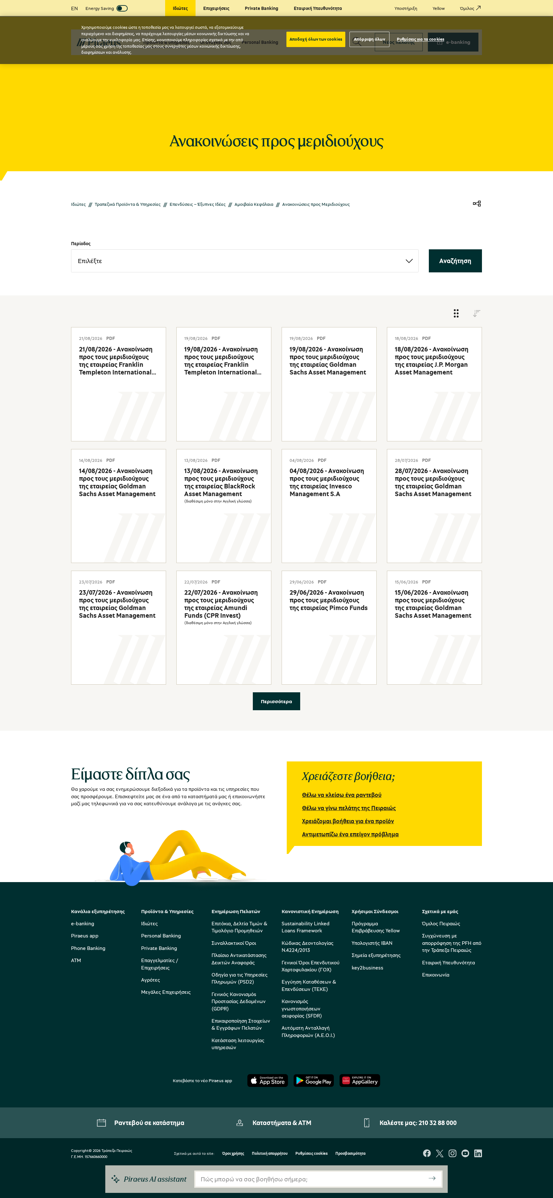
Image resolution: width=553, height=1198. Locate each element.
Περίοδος (81, 243)
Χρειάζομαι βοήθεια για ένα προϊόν (348, 821)
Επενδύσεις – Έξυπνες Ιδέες (198, 204)
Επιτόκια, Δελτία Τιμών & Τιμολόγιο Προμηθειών (239, 927)
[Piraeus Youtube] (465, 1154)
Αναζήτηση (455, 260)
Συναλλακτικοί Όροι (234, 942)
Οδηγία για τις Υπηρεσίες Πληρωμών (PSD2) (240, 978)
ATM (76, 960)
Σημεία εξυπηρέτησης (376, 955)
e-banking (82, 923)
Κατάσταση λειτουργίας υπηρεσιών (238, 1044)
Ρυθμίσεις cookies (311, 1153)
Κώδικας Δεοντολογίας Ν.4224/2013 (307, 946)
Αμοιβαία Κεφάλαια (254, 204)
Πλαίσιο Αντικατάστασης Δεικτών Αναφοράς (239, 959)
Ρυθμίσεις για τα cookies (420, 39)
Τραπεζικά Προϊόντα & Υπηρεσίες (128, 204)
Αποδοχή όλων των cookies (316, 39)
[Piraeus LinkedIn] (478, 1154)
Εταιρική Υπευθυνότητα (448, 962)
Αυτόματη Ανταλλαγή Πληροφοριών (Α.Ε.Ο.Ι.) (308, 1031)
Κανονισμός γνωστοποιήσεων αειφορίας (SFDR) (302, 1008)
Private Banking (159, 948)
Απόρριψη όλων (369, 39)
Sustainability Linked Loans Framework (306, 927)
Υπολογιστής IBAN (372, 942)
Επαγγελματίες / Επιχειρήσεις (159, 964)
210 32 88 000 (438, 1122)
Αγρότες (150, 979)
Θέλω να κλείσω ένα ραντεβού (341, 795)
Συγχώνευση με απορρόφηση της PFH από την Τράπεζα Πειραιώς (451, 942)
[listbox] (245, 260)
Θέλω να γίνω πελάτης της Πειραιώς (349, 808)
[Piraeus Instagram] (452, 1154)
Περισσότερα (276, 701)
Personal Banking (161, 935)
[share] (477, 204)
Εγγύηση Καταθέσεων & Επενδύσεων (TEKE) (309, 985)
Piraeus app (85, 935)
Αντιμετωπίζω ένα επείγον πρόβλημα (350, 834)
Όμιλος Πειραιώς (441, 923)
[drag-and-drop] (456, 313)
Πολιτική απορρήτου (270, 1153)
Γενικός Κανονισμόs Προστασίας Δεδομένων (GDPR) (239, 1001)
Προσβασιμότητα (350, 1153)
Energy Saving (99, 8)
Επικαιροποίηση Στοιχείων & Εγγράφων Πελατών (241, 1024)
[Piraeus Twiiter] (440, 1154)
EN (74, 8)
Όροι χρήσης (233, 1153)
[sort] (477, 313)
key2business (367, 967)
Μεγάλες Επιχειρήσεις (166, 991)
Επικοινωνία (435, 974)
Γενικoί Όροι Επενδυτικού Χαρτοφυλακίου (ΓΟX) (311, 966)
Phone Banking (88, 948)
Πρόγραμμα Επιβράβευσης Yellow (376, 927)
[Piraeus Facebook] (427, 1154)
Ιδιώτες (78, 204)
